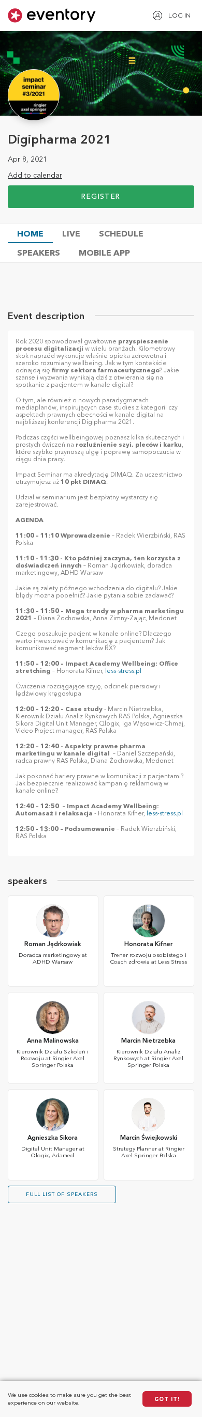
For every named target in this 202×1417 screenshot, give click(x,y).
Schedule (121, 234)
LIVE (71, 234)
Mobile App (104, 253)
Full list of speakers (62, 1194)
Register (100, 196)
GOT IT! (167, 1399)
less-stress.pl (123, 671)
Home (30, 234)
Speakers (38, 253)
